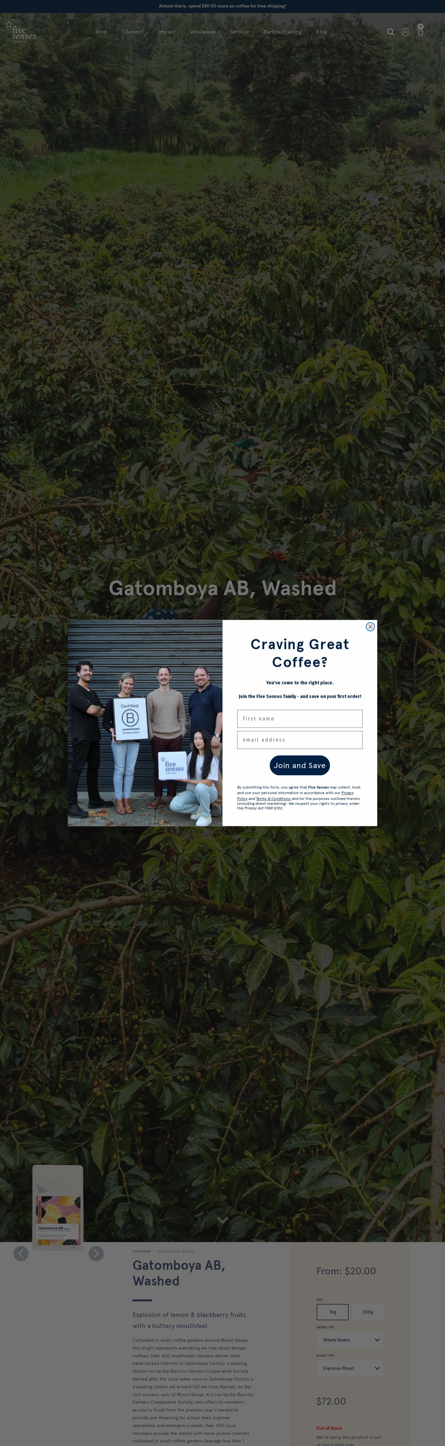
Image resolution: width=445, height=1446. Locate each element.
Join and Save (300, 765)
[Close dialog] (370, 627)
